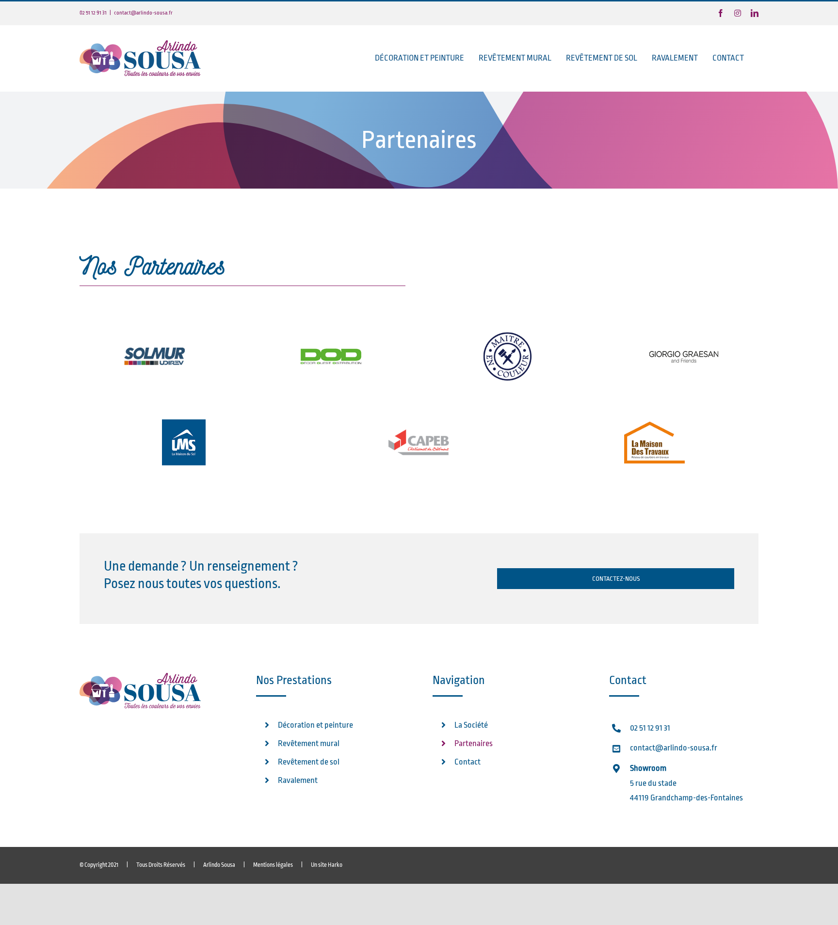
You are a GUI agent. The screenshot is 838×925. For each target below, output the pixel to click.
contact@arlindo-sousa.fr (143, 13)
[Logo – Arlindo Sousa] (140, 677)
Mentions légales (273, 864)
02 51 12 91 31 (650, 728)
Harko (335, 864)
